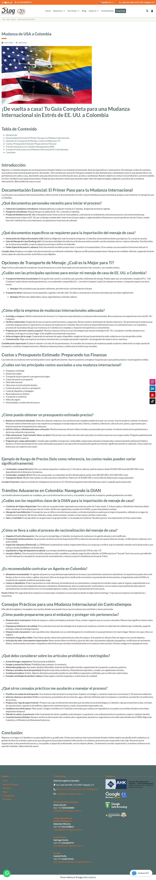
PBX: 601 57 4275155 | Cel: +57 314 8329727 (77, 789)
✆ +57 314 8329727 (23, 2)
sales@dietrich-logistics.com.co (67, 810)
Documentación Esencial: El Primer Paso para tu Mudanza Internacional (37, 138)
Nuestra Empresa (11, 784)
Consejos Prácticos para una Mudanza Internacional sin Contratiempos (37, 149)
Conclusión (10, 152)
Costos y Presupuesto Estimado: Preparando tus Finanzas (31, 143)
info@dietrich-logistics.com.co (69, 794)
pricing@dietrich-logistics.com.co (68, 845)
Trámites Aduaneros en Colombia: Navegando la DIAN (30, 146)
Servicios (7, 788)
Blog (5, 792)
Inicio (5, 780)
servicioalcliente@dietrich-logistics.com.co (72, 862)
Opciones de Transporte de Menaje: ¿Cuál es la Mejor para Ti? (33, 141)
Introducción (11, 135)
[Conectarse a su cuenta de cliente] (152, 10)
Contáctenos (8, 795)
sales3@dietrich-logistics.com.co (68, 829)
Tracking (7, 799)
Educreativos (89, 877)
